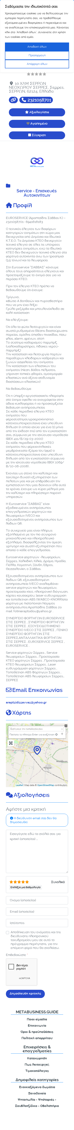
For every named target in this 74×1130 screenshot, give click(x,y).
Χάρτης (21, 713)
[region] (37, 36)
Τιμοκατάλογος (37, 1071)
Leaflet (19, 785)
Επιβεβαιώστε (17, 955)
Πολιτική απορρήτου (37, 1038)
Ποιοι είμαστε (37, 1020)
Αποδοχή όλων (37, 46)
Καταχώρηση (37, 1058)
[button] (10, 162)
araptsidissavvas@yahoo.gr (26, 703)
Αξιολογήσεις (32, 795)
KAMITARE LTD (41, 1123)
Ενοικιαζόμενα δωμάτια (37, 1087)
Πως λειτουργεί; (37, 1065)
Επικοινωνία (37, 1026)
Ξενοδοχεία (37, 1094)
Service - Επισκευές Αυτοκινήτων (37, 193)
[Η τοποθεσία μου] (56, 734)
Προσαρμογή (37, 55)
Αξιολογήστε (39, 112)
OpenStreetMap (45, 785)
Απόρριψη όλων (37, 64)
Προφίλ (22, 206)
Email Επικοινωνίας (37, 690)
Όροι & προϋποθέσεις (37, 1032)
